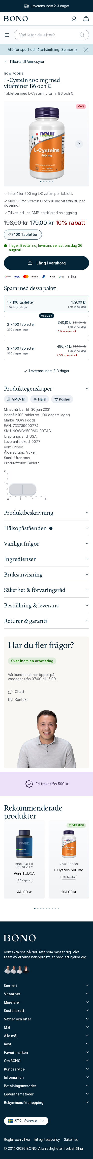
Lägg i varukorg (51, 262)
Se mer (69, 49)
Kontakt (18, 699)
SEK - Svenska (24, 1120)
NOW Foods (13, 73)
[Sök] (82, 35)
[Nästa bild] (79, 144)
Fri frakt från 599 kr (52, 784)
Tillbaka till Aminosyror (26, 61)
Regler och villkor (17, 1139)
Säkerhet (71, 1139)
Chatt (19, 691)
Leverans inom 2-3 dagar (50, 6)
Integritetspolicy (47, 1139)
